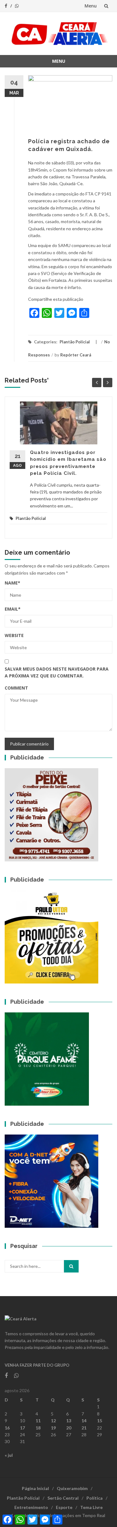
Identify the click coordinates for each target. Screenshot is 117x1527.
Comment (16, 688)
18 (38, 1427)
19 (53, 1427)
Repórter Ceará (75, 354)
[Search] (71, 1266)
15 (99, 1420)
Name (12, 583)
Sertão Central (63, 1498)
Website (14, 635)
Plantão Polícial (75, 341)
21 (83, 1427)
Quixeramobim (72, 1488)
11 (38, 1420)
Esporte (64, 1507)
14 (83, 1420)
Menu (91, 6)
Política (94, 1498)
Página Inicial (35, 1488)
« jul (9, 1455)
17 (22, 1427)
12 (53, 1420)
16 (7, 1427)
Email (13, 609)
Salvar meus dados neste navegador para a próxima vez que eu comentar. (57, 672)
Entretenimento (31, 1507)
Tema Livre (91, 1507)
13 (68, 1420)
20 (68, 1427)
